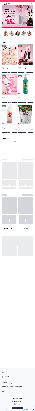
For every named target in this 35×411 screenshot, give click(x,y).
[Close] (32, 1)
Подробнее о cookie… (15, 403)
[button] (17, 1)
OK (17, 407)
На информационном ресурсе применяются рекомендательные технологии (16, 405)
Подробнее (28, 1)
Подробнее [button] (25, 72)
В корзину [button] (10, 72)
